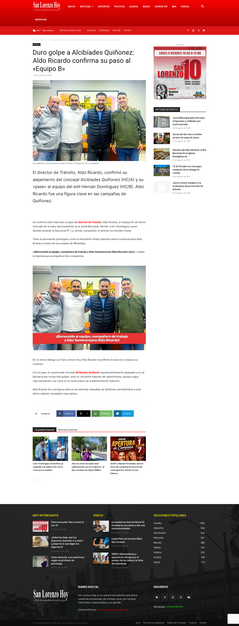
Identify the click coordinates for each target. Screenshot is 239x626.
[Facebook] (187, 30)
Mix (174, 6)
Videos (185, 6)
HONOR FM (161, 6)
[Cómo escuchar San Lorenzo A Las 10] (40, 526)
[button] (202, 6)
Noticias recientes (68, 430)
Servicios (41, 19)
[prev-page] (35, 480)
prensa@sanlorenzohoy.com (112, 609)
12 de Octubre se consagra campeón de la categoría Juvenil (187, 169)
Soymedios (82, 623)
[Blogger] (157, 597)
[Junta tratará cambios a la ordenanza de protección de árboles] (162, 187)
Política (119, 6)
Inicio (71, 6)
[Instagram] (193, 30)
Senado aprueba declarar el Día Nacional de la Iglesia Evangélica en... (189, 153)
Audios (133, 6)
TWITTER (127, 30)
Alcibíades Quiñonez (87, 372)
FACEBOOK (91, 30)
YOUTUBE (116, 30)
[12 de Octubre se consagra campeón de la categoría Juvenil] (162, 170)
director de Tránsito (90, 222)
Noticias (85, 6)
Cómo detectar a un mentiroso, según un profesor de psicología (68, 560)
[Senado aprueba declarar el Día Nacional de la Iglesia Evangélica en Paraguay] (162, 154)
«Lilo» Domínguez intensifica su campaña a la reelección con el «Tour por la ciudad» (48, 466)
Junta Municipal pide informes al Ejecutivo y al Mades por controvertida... (189, 121)
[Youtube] (203, 30)
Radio (146, 6)
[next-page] (40, 480)
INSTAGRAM (104, 30)
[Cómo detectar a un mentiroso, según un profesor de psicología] (40, 561)
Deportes (104, 6)
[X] (198, 30)
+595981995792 (174, 606)
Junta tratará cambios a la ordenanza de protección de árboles (188, 186)
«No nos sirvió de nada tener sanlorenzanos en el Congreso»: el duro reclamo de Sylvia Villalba (88, 466)
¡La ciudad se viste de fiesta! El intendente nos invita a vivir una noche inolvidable (128, 525)
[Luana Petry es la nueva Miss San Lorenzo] (101, 542)
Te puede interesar (44, 430)
